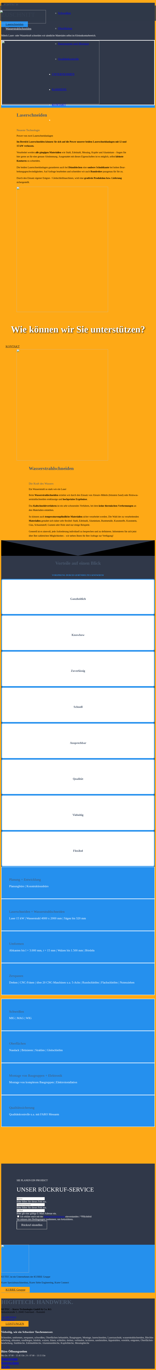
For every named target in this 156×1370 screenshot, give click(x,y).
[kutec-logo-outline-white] (15, 1271)
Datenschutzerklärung (54, 1216)
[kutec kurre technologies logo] (23, 22)
